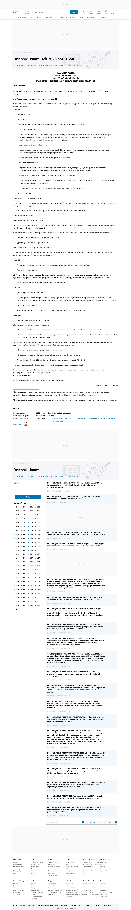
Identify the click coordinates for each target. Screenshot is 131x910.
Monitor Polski (43, 65)
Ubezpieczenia (35, 866)
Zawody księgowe (18, 871)
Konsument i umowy (54, 866)
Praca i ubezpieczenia (72, 866)
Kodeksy (50, 894)
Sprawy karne (52, 864)
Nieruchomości (91, 17)
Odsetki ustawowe (88, 892)
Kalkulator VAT (70, 888)
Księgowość (22, 17)
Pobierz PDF (17, 424)
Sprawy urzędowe (53, 869)
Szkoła (32, 886)
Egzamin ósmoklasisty (37, 896)
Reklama (96, 905)
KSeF (111, 17)
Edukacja (103, 17)
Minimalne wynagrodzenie (90, 886)
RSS (80, 905)
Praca (49, 871)
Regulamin (64, 905)
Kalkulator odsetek (71, 890)
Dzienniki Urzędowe (57, 65)
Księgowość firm (18, 859)
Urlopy (32, 869)
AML (84, 873)
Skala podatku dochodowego (91, 894)
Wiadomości (103, 862)
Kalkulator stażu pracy (72, 892)
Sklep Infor (51, 873)
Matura (33, 894)
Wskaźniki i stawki (88, 881)
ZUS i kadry (16, 869)
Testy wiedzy (34, 898)
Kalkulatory (69, 881)
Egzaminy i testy (35, 890)
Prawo (61, 17)
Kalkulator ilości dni (71, 886)
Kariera (73, 905)
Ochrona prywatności (27, 905)
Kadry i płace (17, 892)
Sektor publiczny (50, 17)
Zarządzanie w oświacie (37, 892)
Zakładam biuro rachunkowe (91, 862)
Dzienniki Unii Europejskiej (74, 65)
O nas (15, 905)
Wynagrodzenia (35, 864)
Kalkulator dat (69, 883)
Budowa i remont (105, 869)
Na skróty (103, 881)
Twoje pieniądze (71, 17)
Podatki (15, 862)
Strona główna (17, 52)
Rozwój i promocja (18, 890)
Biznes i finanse (70, 862)
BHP (32, 871)
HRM (32, 873)
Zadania (15, 888)
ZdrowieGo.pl (104, 883)
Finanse (102, 866)
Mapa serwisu (106, 905)
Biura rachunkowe (88, 859)
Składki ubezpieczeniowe (90, 888)
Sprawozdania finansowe (90, 871)
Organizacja (16, 883)
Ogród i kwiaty (104, 871)
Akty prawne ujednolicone (55, 892)
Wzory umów (104, 890)
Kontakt (87, 905)
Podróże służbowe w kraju (90, 883)
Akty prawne (52, 881)
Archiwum (103, 886)
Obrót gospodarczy (18, 866)
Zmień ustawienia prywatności (48, 905)
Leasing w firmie (70, 871)
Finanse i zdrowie (70, 873)
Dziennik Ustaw (27, 52)
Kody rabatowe (104, 888)
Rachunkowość (17, 864)
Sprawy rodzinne (53, 862)
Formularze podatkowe (106, 892)
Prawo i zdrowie (52, 875)
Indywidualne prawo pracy (38, 862)
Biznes (39, 17)
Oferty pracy (103, 896)
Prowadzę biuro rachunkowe (91, 864)
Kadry (31, 17)
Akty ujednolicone (19, 65)
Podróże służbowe (88, 890)
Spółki (67, 864)
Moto (81, 17)
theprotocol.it (104, 894)
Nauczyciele (34, 888)
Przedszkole (34, 883)
